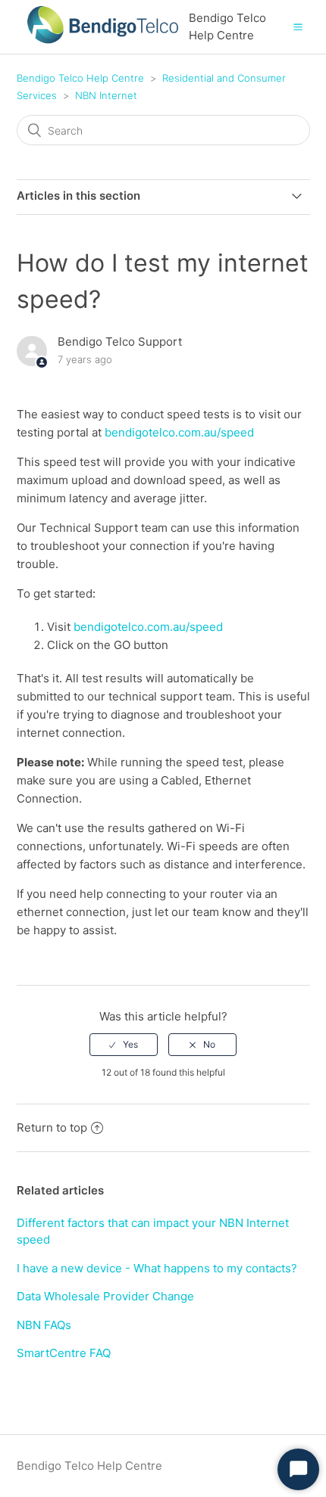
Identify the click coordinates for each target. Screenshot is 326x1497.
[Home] (103, 49)
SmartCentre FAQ (64, 1353)
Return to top (52, 1127)
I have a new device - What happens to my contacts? (157, 1268)
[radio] (123, 1044)
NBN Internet (106, 95)
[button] (297, 26)
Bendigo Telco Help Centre (80, 78)
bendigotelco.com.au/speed (179, 432)
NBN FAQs (44, 1325)
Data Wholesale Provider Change (105, 1296)
